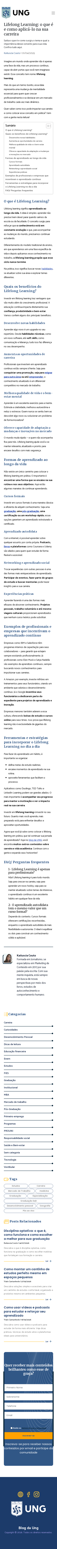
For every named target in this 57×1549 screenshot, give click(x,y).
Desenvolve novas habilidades (22, 137)
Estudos (8, 1066)
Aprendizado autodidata (19, 165)
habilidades (47, 269)
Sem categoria (12, 1153)
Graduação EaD (28, 1200)
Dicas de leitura (12, 1044)
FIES (6, 1073)
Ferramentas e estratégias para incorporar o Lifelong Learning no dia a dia (26, 185)
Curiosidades (11, 1030)
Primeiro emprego (14, 1117)
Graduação (10, 1080)
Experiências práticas (18, 172)
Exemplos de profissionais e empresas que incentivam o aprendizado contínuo (26, 177)
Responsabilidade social (17, 1138)
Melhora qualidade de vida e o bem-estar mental (26, 146)
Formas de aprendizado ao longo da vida (25, 158)
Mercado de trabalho (15, 1102)
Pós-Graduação (12, 1109)
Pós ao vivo (28, 1210)
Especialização (40, 1195)
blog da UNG (35, 840)
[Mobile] (53, 13)
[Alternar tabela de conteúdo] (47, 126)
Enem (7, 1059)
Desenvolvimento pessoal (20, 1205)
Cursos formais (15, 161)
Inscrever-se (29, 1435)
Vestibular (9, 1167)
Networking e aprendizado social (23, 168)
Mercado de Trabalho (19, 1191)
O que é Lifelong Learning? (18, 130)
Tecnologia (10, 1160)
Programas (10, 1124)
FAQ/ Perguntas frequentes (19, 190)
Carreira (8, 1023)
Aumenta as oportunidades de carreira (25, 141)
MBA (6, 1095)
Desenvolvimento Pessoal (18, 1037)
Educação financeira (15, 1052)
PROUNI (8, 1131)
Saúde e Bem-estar (14, 1145)
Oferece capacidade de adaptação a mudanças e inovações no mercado (29, 153)
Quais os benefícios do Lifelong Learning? (26, 134)
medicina (44, 1191)
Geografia (45, 1205)
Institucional (11, 1088)
